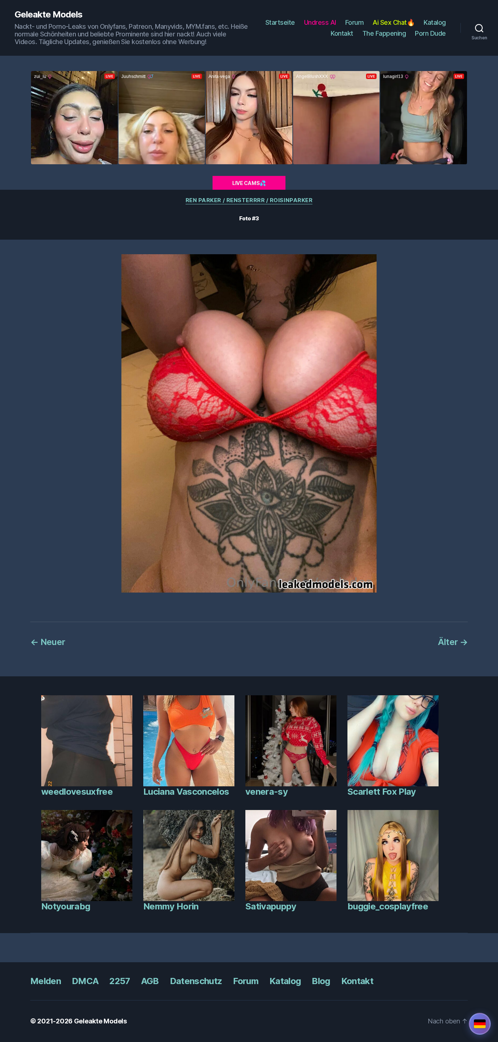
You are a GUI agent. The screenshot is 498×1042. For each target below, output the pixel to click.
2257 (119, 981)
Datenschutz (196, 981)
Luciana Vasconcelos (186, 791)
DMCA (85, 981)
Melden (45, 981)
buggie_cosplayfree (387, 906)
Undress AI (320, 22)
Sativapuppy (270, 906)
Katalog (435, 22)
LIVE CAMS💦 (249, 183)
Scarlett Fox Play (381, 791)
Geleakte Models (48, 14)
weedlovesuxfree (77, 791)
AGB (150, 981)
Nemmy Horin (171, 906)
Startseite (280, 22)
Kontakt (342, 33)
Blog (321, 981)
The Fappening (384, 33)
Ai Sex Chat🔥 (394, 22)
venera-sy (266, 791)
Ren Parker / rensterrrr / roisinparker (249, 200)
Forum (354, 22)
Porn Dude (430, 33)
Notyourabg (65, 906)
